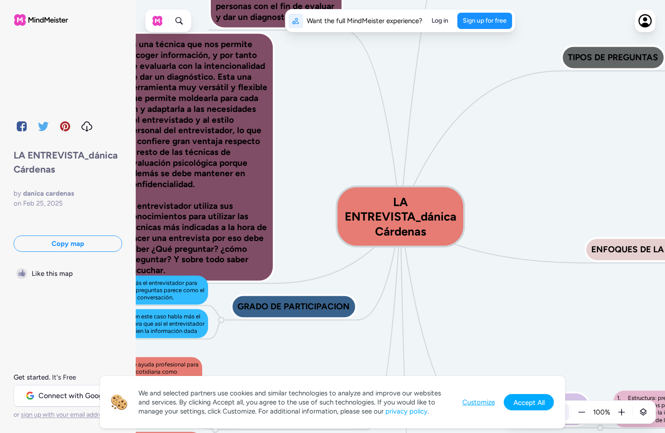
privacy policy (406, 411)
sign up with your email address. (65, 415)
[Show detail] (643, 412)
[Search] (179, 21)
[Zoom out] (582, 412)
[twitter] (43, 126)
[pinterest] (65, 126)
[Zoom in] (622, 412)
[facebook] (22, 126)
